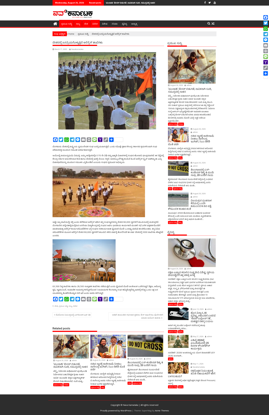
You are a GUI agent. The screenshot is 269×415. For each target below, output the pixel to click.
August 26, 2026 (61, 360)
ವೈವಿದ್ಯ (124, 24)
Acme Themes (162, 410)
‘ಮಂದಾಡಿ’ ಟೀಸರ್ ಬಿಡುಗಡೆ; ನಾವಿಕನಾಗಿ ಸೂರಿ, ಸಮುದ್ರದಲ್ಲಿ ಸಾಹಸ (130, 2)
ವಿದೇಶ (95, 24)
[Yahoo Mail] (265, 62)
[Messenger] (265, 40)
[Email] (265, 45)
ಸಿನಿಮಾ (115, 24)
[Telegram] (265, 34)
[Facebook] (265, 17)
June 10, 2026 (198, 309)
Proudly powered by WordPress (116, 410)
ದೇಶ (86, 24)
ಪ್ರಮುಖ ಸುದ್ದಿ (66, 24)
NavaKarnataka (77, 49)
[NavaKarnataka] (55, 23)
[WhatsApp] (265, 28)
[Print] (265, 51)
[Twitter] (265, 23)
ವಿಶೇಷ (104, 24)
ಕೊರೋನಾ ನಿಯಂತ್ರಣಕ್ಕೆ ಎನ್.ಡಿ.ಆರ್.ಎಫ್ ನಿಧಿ (73, 314)
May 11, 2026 (198, 364)
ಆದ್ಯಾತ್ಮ (134, 24)
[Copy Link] (265, 68)
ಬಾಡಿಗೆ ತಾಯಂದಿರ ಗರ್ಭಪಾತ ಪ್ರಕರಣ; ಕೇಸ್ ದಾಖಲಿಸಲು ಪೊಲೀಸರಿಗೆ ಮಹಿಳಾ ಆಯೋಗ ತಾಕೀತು (137, 316)
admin (74, 360)
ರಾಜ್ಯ (78, 24)
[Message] (265, 56)
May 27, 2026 (198, 336)
